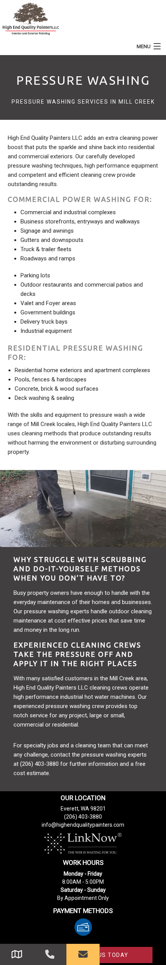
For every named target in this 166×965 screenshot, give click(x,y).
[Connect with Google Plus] (16, 954)
